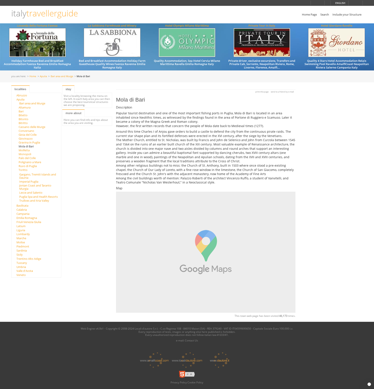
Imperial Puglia (28, 181)
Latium (21, 226)
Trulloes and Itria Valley (34, 200)
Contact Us (191, 340)
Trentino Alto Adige (28, 258)
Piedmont (22, 246)
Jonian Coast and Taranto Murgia (35, 187)
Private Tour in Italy (261, 25)
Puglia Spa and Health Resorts (38, 196)
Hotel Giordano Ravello (336, 25)
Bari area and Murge (62, 76)
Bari (21, 111)
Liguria (20, 230)
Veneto (21, 274)
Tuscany (21, 262)
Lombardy (23, 234)
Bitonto (23, 119)
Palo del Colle (27, 157)
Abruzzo (21, 95)
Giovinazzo (26, 138)
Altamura (25, 107)
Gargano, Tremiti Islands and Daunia (37, 176)
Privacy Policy (179, 382)
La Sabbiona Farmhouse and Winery (112, 25)
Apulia (43, 76)
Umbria (21, 266)
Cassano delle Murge (32, 126)
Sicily (19, 254)
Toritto (23, 169)
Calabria (21, 209)
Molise (20, 242)
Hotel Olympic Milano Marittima (187, 25)
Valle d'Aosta (24, 270)
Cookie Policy (195, 382)
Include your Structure (346, 14)
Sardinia (21, 250)
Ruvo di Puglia (28, 165)
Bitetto (23, 115)
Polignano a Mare (30, 162)
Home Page (309, 14)
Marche (21, 238)
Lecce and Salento (30, 192)
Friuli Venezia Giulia (28, 221)
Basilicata (22, 205)
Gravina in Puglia (29, 142)
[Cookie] (369, 384)
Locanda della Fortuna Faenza (37, 25)
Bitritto (23, 122)
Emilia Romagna (26, 217)
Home (32, 76)
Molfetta (24, 150)
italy (44, 13)
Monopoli (25, 154)
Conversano (26, 130)
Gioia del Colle (28, 134)
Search (324, 14)
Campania (22, 213)
